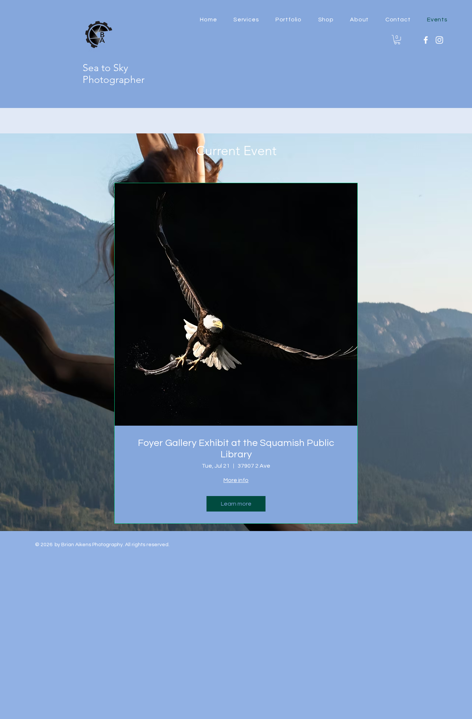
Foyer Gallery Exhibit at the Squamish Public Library (236, 448)
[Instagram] (439, 40)
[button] (325, 19)
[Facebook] (426, 40)
